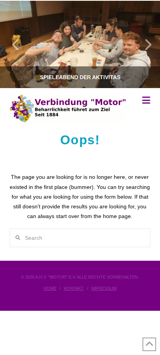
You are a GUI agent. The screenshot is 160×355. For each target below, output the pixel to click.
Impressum (104, 288)
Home (49, 288)
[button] (146, 100)
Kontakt (73, 288)
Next (143, 44)
